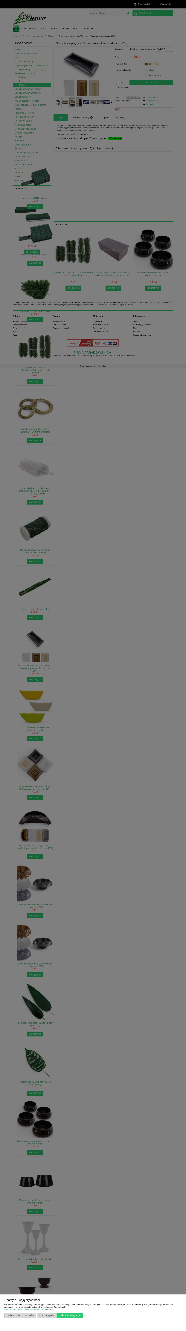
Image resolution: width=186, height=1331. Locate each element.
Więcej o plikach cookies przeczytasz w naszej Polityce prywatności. (29, 1310)
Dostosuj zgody (46, 1315)
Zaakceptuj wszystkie (69, 1315)
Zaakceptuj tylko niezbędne (20, 1315)
